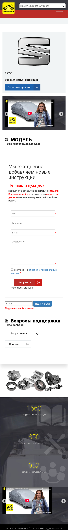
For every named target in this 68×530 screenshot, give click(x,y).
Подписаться (42, 303)
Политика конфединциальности (47, 528)
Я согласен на (34, 271)
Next (63, 113)
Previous (4, 113)
